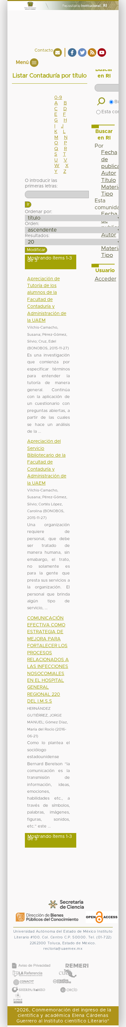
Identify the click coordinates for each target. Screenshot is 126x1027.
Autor (108, 173)
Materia (111, 187)
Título (108, 180)
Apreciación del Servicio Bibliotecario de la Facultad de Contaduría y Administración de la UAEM (46, 462)
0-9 (58, 97)
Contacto (44, 50)
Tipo (107, 194)
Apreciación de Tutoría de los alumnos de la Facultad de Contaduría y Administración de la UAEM (46, 300)
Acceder (105, 279)
